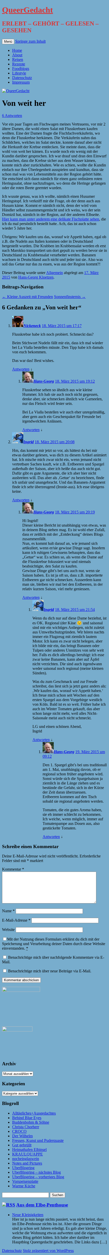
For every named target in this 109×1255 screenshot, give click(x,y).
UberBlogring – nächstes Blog (36, 1172)
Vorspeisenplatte (25, 1181)
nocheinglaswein (25, 1158)
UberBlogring (23, 1168)
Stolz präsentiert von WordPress (48, 1250)
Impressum (21, 82)
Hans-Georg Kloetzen (35, 277)
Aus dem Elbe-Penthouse (42, 1205)
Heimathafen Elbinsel (29, 1149)
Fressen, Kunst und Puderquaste (38, 1140)
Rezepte (18, 64)
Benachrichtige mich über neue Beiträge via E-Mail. (49, 971)
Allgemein (54, 272)
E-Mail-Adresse (16, 920)
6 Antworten (12, 115)
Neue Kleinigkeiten (27, 1215)
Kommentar (13, 869)
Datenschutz (22, 78)
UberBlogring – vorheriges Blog (38, 1177)
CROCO (19, 1131)
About (17, 55)
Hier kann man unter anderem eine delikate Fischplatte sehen (50, 219)
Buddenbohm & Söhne (30, 1122)
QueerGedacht (27, 9)
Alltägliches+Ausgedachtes (34, 1113)
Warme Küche (23, 1186)
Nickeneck (32, 326)
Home (17, 50)
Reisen (17, 59)
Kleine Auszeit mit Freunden (27, 296)
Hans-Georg (43, 381)
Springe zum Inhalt (30, 41)
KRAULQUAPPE (27, 1154)
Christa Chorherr (25, 1127)
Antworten (20, 369)
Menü (8, 41)
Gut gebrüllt (21, 1145)
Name (8, 911)
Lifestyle (19, 73)
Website (8, 929)
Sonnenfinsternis (70, 296)
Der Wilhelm (22, 1136)
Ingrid (28, 442)
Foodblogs (20, 68)
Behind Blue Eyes (26, 1118)
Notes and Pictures (27, 1163)
